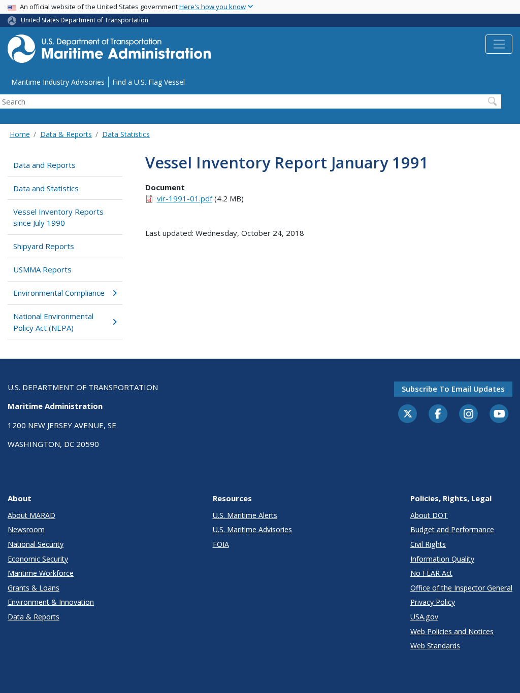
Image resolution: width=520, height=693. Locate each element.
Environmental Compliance (59, 293)
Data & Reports (66, 134)
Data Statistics (126, 134)
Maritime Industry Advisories (58, 82)
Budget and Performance (452, 529)
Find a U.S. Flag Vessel (148, 82)
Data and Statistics (46, 188)
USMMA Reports (42, 269)
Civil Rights (428, 544)
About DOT (429, 515)
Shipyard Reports (43, 246)
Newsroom (26, 529)
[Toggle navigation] (498, 44)
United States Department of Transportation (84, 20)
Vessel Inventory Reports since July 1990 (58, 217)
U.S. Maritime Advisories (252, 529)
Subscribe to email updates (453, 389)
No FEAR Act (431, 573)
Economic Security (38, 559)
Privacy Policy (432, 602)
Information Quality (442, 559)
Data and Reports (44, 165)
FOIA (221, 544)
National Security (35, 544)
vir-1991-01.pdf (184, 198)
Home (20, 134)
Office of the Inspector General (461, 588)
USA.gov (424, 616)
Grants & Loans (33, 588)
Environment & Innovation (51, 602)
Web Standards (435, 645)
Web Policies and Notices (452, 631)
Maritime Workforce (41, 573)
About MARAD (31, 515)
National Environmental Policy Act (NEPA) (53, 322)
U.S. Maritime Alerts (245, 515)
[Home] (109, 51)
